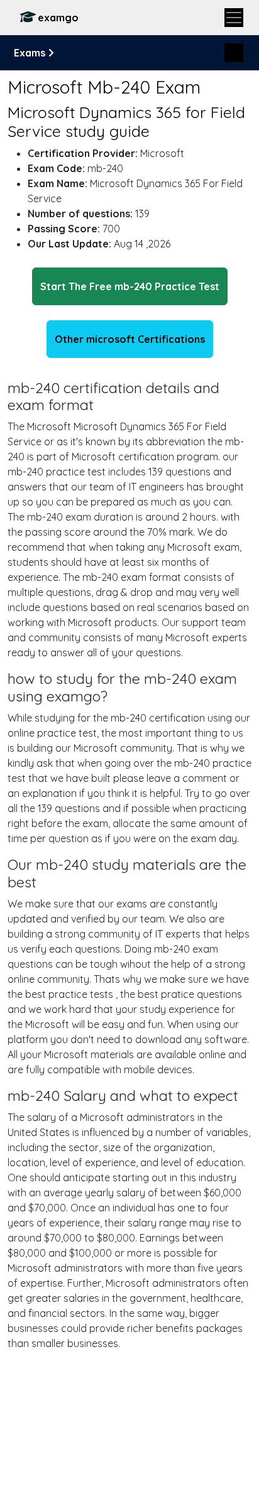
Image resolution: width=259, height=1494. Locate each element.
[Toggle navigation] (233, 17)
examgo (58, 17)
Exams (31, 52)
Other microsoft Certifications (130, 339)
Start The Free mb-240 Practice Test (129, 286)
